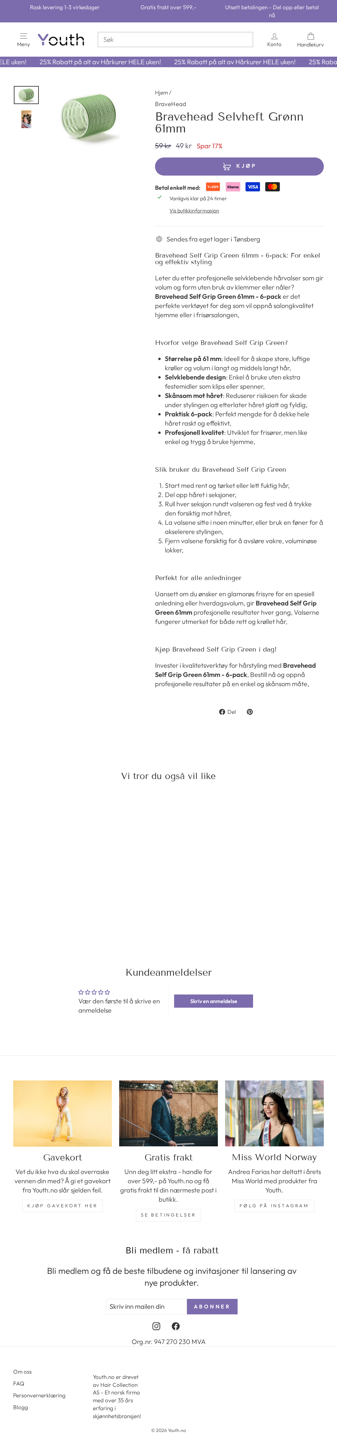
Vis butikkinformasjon (194, 210)
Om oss (22, 1371)
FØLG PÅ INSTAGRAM (274, 1206)
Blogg (20, 1407)
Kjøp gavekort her (62, 1206)
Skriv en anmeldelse (213, 1001)
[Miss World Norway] (274, 1113)
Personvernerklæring (39, 1395)
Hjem (161, 92)
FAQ (18, 1383)
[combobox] (175, 39)
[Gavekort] (62, 1113)
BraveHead (170, 104)
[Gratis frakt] (168, 1113)
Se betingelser (168, 1215)
